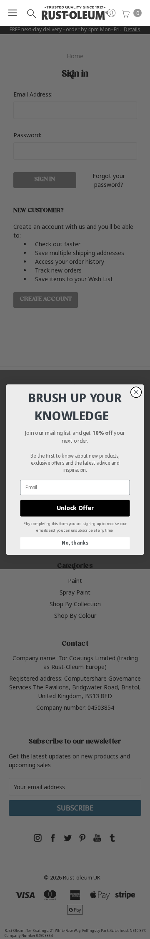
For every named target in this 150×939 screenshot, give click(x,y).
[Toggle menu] (12, 13)
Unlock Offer (75, 507)
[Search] (31, 13)
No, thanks (75, 542)
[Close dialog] (136, 392)
